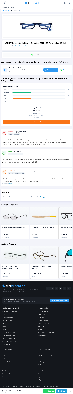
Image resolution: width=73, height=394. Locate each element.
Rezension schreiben (36, 122)
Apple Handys (42, 377)
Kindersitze (41, 371)
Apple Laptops (42, 314)
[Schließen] (70, 391)
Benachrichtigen (52, 70)
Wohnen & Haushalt (8, 335)
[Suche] (65, 3)
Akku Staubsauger (43, 312)
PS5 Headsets (42, 335)
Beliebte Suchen (43, 308)
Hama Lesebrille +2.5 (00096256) (13, 227)
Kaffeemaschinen (7, 359)
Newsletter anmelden (59, 300)
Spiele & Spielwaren (8, 338)
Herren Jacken (6, 362)
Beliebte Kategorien (45, 349)
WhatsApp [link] (50, 391)
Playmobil (41, 317)
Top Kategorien (7, 349)
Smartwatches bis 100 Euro (46, 332)
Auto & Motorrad (7, 317)
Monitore (40, 365)
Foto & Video (6, 323)
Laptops (5, 368)
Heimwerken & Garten (9, 332)
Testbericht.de (5, 7)
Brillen (12, 7)
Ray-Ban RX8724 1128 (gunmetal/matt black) (10, 267)
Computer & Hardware (9, 312)
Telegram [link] (63, 391)
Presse (32, 386)
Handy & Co (6, 314)
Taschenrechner (7, 371)
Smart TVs (41, 326)
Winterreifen (42, 368)
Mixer (39, 374)
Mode (4, 329)
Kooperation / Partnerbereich (50, 386)
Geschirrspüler (42, 359)
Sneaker (40, 329)
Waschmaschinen (8, 377)
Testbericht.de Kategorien (11, 308)
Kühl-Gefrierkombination (45, 356)
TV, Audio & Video (7, 321)
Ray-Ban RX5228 (67, 227)
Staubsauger (42, 362)
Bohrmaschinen (7, 356)
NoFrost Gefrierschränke (45, 323)
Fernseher (41, 353)
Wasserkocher (6, 374)
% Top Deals (41, 380)
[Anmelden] (69, 3)
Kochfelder (5, 365)
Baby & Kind (6, 344)
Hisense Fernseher (43, 321)
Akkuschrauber (7, 353)
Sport (4, 326)
